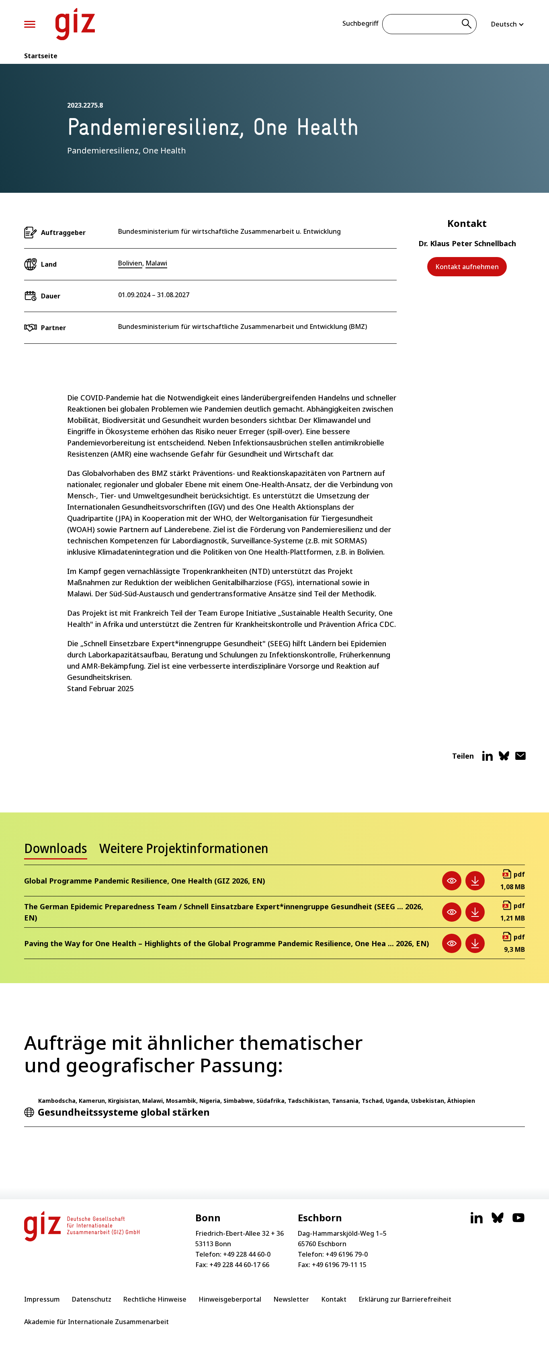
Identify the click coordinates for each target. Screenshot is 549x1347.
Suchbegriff (360, 23)
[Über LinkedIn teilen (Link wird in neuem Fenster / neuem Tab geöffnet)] (487, 759)
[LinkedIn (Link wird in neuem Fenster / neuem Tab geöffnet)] (476, 1221)
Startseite (40, 55)
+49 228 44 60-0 (246, 1254)
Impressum (42, 1299)
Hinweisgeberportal (230, 1299)
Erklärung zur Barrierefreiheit (404, 1299)
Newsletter (291, 1299)
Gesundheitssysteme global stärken (124, 1111)
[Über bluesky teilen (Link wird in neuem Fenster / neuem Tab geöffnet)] (504, 759)
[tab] (55, 851)
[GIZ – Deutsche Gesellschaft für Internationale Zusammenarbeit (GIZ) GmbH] (75, 24)
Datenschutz (91, 1299)
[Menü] (29, 24)
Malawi (156, 263)
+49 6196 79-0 (347, 1254)
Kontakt (333, 1299)
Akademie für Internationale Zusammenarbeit (96, 1321)
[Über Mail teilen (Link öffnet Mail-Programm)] (520, 759)
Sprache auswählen (508, 24)
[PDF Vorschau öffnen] (451, 880)
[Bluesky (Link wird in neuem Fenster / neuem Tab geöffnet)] (497, 1221)
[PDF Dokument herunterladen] (475, 880)
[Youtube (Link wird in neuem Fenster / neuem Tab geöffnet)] (518, 1221)
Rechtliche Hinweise (154, 1299)
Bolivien (130, 263)
